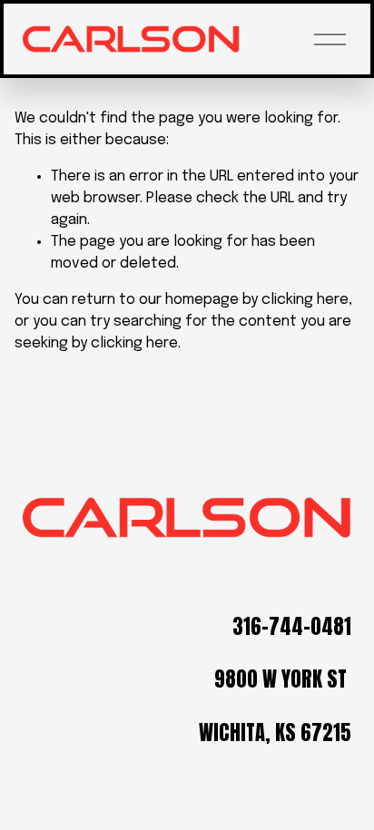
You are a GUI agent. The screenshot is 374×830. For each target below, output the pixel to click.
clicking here (305, 300)
